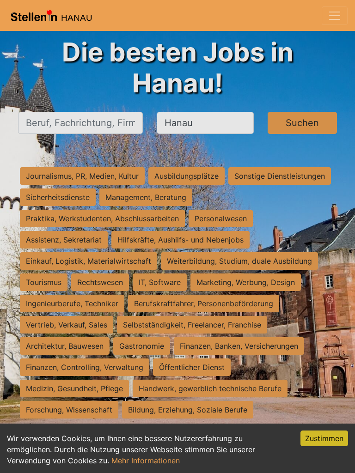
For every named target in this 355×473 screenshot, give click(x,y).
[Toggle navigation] (335, 15)
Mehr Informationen (145, 460)
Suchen (302, 122)
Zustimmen (324, 438)
